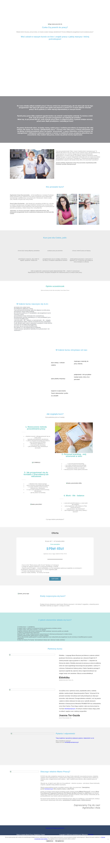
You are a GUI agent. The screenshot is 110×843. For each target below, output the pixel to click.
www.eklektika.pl (66, 680)
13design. (91, 834)
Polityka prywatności (58, 828)
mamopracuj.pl (48, 789)
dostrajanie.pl (65, 718)
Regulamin (49, 828)
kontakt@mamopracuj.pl (72, 742)
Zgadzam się (50, 841)
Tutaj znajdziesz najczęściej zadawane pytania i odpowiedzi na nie (75, 738)
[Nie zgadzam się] (108, 839)
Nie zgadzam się (59, 841)
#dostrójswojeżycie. (70, 708)
